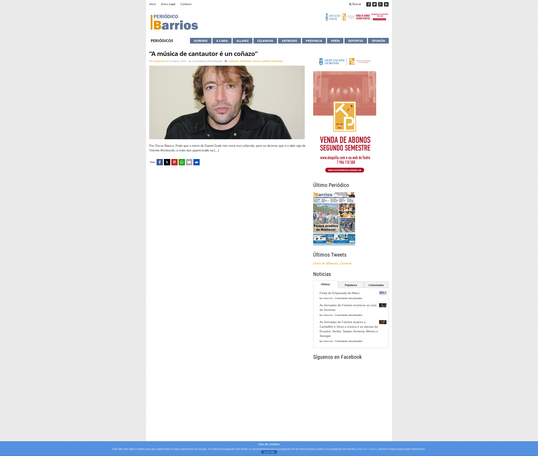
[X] (167, 162)
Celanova (265, 41)
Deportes (355, 41)
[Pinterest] (174, 162)
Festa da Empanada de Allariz (340, 293)
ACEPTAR (269, 452)
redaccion (159, 61)
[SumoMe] (196, 162)
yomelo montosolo (272, 61)
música (257, 61)
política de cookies (366, 449)
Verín (335, 41)
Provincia (314, 41)
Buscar (356, 4)
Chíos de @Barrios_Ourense (332, 263)
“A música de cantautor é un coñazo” (203, 53)
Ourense (201, 41)
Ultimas (325, 284)
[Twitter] (375, 4)
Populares (351, 285)
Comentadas (376, 285)
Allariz (242, 41)
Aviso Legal (168, 4)
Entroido (289, 41)
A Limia (222, 41)
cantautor (233, 61)
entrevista (245, 61)
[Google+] (381, 4)
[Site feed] (386, 4)
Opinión (378, 41)
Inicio (152, 4)
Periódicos (162, 40)
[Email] (189, 162)
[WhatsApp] (182, 162)
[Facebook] (369, 4)
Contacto (186, 4)
